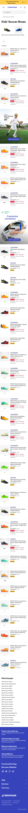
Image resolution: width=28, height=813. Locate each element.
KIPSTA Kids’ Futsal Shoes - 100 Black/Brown (17, 81)
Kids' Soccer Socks (7, 681)
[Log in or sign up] (21, 7)
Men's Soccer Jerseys (7, 724)
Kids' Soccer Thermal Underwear (11, 722)
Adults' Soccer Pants (7, 708)
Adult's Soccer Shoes (7, 693)
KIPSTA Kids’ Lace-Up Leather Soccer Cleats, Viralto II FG (18, 631)
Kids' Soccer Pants (7, 688)
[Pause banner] (22, 2)
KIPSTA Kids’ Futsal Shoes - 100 (17, 250)
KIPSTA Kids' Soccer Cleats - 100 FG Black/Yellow (18, 480)
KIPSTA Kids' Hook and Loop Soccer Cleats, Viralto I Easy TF (18, 196)
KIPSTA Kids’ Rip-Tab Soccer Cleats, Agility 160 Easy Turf (18, 178)
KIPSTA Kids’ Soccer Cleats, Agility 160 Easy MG (18, 463)
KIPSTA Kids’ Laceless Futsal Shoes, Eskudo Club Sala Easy (18, 66)
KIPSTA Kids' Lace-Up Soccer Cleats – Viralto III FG (18, 601)
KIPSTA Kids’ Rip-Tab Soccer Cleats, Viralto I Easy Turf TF (18, 571)
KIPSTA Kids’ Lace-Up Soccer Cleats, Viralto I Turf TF (18, 355)
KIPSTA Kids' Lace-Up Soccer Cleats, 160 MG (18, 96)
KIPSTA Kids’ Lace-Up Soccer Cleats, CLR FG (18, 49)
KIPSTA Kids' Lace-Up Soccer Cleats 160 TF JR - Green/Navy (18, 557)
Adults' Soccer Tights (8, 719)
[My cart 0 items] (24, 7)
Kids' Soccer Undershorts (9, 684)
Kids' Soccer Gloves (7, 702)
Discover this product (14, 139)
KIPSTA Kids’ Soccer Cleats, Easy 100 (18, 280)
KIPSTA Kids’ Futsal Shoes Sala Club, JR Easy (17, 308)
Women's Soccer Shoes (8, 697)
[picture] (4, 52)
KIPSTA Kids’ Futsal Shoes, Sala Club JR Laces (17, 338)
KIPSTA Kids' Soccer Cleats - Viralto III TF (18, 165)
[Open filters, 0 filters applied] (4, 41)
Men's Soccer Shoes (7, 690)
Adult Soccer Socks (7, 706)
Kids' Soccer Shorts (7, 699)
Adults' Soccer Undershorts (9, 713)
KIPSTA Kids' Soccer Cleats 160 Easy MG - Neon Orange (17, 149)
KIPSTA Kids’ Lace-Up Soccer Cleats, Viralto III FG (18, 646)
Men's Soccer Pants (7, 710)
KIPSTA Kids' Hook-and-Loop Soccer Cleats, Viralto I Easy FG (18, 449)
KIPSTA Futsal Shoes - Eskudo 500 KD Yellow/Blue (18, 325)
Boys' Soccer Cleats (7, 35)
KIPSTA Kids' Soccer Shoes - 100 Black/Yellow (18, 265)
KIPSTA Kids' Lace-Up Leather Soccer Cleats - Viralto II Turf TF (18, 525)
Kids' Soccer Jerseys (7, 695)
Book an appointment (14, 239)
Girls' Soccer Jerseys (7, 717)
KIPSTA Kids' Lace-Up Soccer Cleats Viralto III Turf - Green (18, 401)
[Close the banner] (25, 2)
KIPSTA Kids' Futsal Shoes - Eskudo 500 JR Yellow (17, 417)
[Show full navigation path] (2, 17)
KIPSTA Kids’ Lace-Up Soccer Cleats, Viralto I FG (18, 432)
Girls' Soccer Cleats (18, 35)
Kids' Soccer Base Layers (8, 715)
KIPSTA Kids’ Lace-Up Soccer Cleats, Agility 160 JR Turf (18, 586)
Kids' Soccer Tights (7, 686)
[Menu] (3, 7)
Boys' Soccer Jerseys (7, 704)
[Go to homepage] (12, 7)
